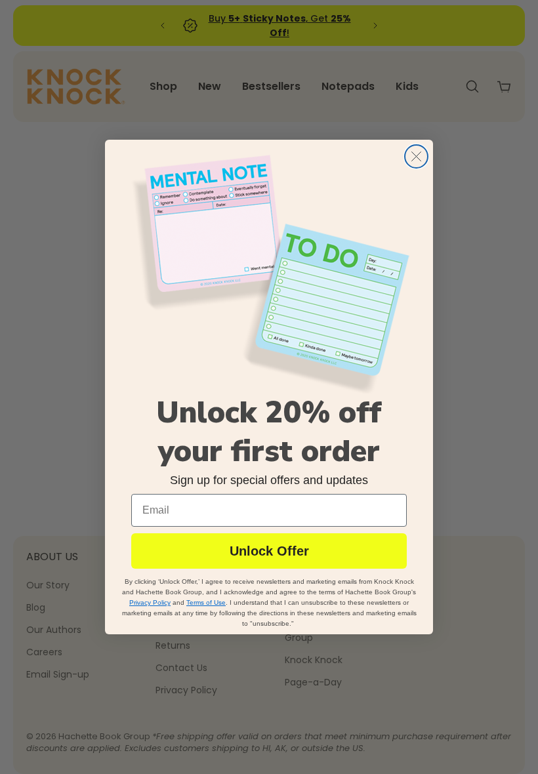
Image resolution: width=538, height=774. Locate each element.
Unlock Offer (269, 551)
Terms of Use (206, 602)
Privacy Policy (150, 602)
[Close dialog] (416, 156)
